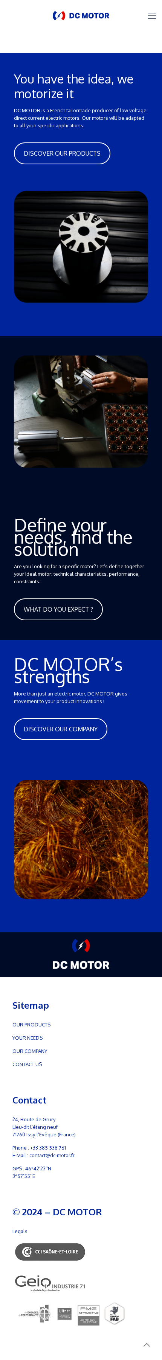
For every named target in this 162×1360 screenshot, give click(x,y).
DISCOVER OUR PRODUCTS (62, 153)
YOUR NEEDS (27, 1038)
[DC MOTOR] (81, 15)
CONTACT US (27, 1064)
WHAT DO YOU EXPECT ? (58, 609)
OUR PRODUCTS (31, 1025)
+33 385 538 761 (48, 1148)
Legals (20, 1231)
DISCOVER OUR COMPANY (61, 729)
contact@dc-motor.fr (52, 1155)
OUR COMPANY (29, 1051)
